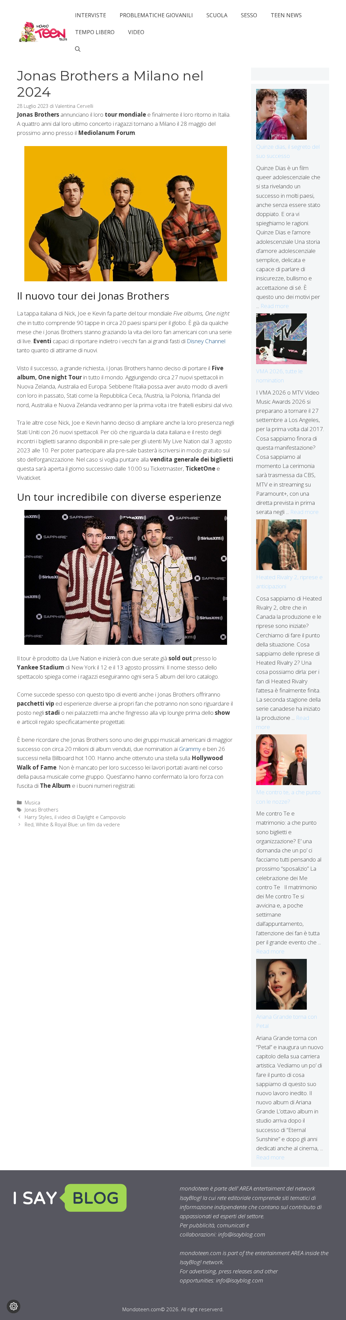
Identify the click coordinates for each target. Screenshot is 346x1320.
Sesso (249, 15)
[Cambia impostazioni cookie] (13, 1306)
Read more (275, 306)
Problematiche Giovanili (156, 15)
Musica (32, 802)
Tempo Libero (95, 32)
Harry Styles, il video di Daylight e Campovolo (75, 817)
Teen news (286, 15)
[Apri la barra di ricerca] (77, 49)
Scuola (216, 15)
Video (136, 32)
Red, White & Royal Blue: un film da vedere (72, 824)
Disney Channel (206, 341)
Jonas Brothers (41, 809)
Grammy (190, 749)
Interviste (90, 15)
